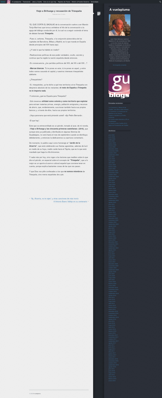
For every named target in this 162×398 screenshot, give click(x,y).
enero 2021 (112, 262)
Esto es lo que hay (49, 2)
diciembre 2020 (113, 264)
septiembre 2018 (114, 317)
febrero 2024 (112, 190)
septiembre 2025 (114, 155)
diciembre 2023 (113, 194)
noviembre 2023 (113, 196)
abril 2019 (112, 303)
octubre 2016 (112, 363)
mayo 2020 (112, 277)
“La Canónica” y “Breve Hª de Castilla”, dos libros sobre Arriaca (118, 108)
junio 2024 (112, 182)
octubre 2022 (112, 222)
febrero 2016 (112, 379)
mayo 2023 (112, 208)
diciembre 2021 (113, 242)
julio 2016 (112, 369)
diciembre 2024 (113, 170)
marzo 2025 (112, 165)
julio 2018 (112, 321)
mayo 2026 (112, 139)
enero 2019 (112, 309)
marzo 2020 (112, 281)
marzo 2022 (112, 236)
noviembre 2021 (113, 244)
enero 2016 (112, 380)
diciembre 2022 (113, 218)
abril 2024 (112, 186)
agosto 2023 (112, 202)
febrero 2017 (112, 355)
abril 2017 (112, 351)
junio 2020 (112, 275)
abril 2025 (112, 163)
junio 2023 (112, 206)
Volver (3, 2)
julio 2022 (112, 228)
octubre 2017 (112, 339)
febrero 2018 (112, 331)
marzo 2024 (112, 188)
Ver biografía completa (119, 65)
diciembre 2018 (113, 311)
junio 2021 (112, 254)
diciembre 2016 (113, 359)
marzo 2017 (112, 353)
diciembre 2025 (113, 149)
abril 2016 (112, 375)
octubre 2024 (112, 174)
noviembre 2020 (113, 266)
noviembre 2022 (113, 220)
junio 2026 (112, 137)
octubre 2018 (112, 315)
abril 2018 (112, 327)
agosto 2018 (112, 319)
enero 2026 (112, 147)
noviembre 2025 (113, 151)
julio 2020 (112, 274)
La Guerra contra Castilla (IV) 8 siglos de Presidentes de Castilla (118, 124)
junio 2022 (112, 230)
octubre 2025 (112, 153)
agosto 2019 (112, 295)
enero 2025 (112, 169)
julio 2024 (112, 180)
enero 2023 (112, 216)
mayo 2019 (112, 301)
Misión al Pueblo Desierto (80, 2)
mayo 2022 (112, 232)
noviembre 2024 (113, 172)
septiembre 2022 (114, 224)
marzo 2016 (112, 377)
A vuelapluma (37, 393)
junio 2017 (112, 347)
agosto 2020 (112, 272)
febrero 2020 (112, 283)
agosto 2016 (112, 367)
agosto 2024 (112, 178)
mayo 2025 (112, 161)
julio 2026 (112, 135)
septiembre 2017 (114, 341)
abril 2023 (112, 210)
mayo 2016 (112, 373)
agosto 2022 (112, 226)
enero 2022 (112, 240)
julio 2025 (112, 157)
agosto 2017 (112, 343)
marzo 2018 (112, 329)
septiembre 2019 (114, 293)
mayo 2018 (112, 325)
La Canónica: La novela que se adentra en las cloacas (118, 112)
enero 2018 (112, 333)
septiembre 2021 (114, 248)
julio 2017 (112, 345)
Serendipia (94, 2)
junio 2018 (112, 323)
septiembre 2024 (114, 176)
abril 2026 (112, 141)
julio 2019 (112, 297)
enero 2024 (112, 192)
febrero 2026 (112, 145)
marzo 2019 (112, 305)
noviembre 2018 (113, 313)
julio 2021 (112, 252)
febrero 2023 (112, 214)
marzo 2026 (112, 143)
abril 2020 (112, 279)
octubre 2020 (112, 268)
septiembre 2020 (114, 270)
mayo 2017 (112, 349)
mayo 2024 (112, 184)
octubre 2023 (112, 198)
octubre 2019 (112, 291)
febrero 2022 (112, 238)
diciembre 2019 (113, 287)
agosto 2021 (112, 250)
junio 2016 (112, 371)
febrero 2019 (112, 307)
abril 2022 (112, 234)
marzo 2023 (112, 212)
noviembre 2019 (113, 289)
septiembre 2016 (114, 365)
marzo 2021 (112, 260)
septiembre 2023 (114, 200)
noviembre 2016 (113, 361)
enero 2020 (112, 285)
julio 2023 (112, 204)
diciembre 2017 (113, 335)
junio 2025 (112, 159)
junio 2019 (112, 299)
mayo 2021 (112, 256)
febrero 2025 (112, 167)
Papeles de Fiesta (64, 2)
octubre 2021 (112, 246)
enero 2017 (112, 357)
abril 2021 (112, 258)
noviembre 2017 (113, 337)
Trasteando (26, 2)
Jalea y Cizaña (37, 2)
